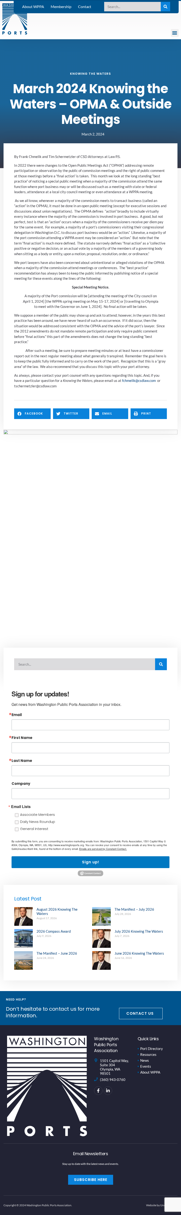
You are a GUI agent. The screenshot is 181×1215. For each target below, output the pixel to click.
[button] (175, 33)
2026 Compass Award (54, 931)
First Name (22, 737)
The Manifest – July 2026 (134, 909)
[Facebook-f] (98, 1090)
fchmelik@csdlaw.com (139, 380)
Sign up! (90, 862)
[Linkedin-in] (108, 1090)
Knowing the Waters (90, 73)
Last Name (22, 760)
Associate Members (37, 814)
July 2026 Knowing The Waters (139, 931)
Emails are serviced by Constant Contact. (103, 849)
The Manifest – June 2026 (57, 953)
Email (17, 715)
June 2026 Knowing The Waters (139, 953)
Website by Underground (161, 1205)
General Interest (34, 828)
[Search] (165, 6)
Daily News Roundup (37, 821)
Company (21, 783)
